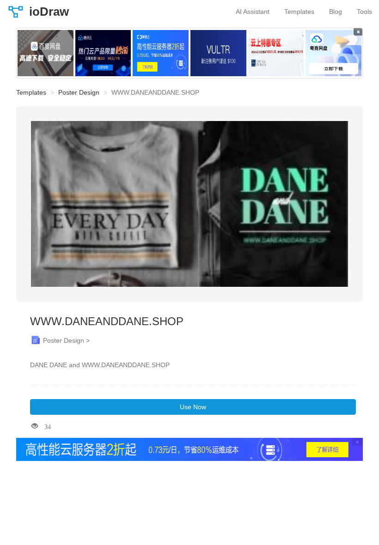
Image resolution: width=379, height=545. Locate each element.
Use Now (193, 407)
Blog (335, 11)
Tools (364, 11)
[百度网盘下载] (45, 53)
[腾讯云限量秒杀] (103, 53)
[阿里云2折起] (161, 53)
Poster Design (78, 92)
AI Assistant (252, 11)
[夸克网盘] (333, 53)
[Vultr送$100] (218, 53)
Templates (299, 11)
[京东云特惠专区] (276, 53)
